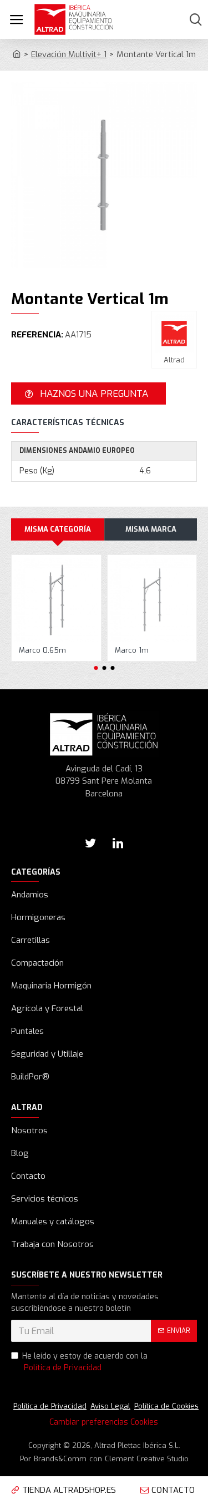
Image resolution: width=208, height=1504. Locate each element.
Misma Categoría (57, 529)
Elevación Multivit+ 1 (68, 54)
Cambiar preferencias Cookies (103, 1422)
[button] (96, 668)
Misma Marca (150, 529)
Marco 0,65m (42, 650)
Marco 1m (132, 650)
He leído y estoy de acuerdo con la (85, 1362)
